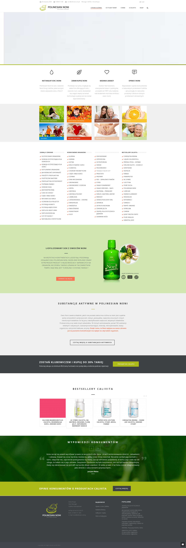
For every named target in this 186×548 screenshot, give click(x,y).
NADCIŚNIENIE (74, 208)
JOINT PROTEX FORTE (131, 214)
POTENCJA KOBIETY (48, 204)
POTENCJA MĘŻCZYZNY (49, 207)
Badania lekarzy (100, 510)
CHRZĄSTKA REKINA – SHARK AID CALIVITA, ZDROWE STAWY (133, 422)
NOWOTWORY (73, 211)
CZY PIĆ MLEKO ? (47, 216)
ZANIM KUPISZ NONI (79, 81)
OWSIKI (98, 165)
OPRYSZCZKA (100, 159)
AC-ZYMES (127, 179)
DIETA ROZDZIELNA (48, 213)
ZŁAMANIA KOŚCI (102, 217)
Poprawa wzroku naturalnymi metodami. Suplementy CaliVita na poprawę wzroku (132, 523)
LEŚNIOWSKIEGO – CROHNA (78, 200)
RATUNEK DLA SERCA (49, 199)
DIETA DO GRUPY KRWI (49, 210)
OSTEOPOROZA (101, 162)
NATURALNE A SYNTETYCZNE (51, 219)
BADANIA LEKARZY (107, 81)
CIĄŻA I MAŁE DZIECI (48, 196)
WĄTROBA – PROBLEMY (104, 191)
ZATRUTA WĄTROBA (103, 205)
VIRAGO (126, 174)
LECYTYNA (127, 182)
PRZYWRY (99, 176)
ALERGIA (72, 156)
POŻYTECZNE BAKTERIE (49, 178)
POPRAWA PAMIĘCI (48, 184)
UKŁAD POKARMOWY (103, 185)
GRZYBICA (72, 191)
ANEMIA (71, 159)
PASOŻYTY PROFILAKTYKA (50, 175)
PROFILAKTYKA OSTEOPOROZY (52, 181)
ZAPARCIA (99, 203)
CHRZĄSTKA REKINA (130, 156)
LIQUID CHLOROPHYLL (131, 159)
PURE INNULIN (128, 217)
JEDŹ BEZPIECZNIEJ (48, 190)
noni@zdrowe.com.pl (74, 2)
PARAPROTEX (128, 176)
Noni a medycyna (101, 516)
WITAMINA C (128, 200)
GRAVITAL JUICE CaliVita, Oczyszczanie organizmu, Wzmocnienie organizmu (130, 532)
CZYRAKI (72, 176)
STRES (98, 182)
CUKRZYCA (72, 168)
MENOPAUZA (73, 203)
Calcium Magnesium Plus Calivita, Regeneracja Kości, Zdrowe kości (52, 422)
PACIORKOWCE (101, 168)
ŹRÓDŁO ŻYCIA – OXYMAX (132, 162)
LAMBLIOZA (73, 197)
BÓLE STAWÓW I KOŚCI (76, 165)
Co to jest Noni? (111, 8)
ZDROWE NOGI (47, 187)
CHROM (126, 211)
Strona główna (96, 8)
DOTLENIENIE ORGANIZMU (50, 170)
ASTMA (71, 162)
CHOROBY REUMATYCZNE (77, 171)
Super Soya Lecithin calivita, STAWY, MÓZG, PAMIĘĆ (106, 422)
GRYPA (71, 188)
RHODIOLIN (128, 197)
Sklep (141, 8)
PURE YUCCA (128, 185)
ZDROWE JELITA (101, 208)
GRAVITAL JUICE (129, 220)
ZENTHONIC (128, 168)
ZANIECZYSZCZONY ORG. (104, 200)
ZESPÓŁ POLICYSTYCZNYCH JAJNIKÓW (131, 506)
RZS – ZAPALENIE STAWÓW (105, 179)
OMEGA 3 (127, 203)
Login (142, 2)
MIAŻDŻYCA (73, 205)
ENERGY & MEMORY (130, 194)
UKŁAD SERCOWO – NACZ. (105, 188)
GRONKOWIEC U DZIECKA (77, 185)
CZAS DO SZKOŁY (47, 193)
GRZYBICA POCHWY (75, 194)
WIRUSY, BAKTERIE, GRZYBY (105, 194)
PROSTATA (100, 174)
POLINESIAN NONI (130, 188)
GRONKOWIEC (73, 182)
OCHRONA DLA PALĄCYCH (50, 201)
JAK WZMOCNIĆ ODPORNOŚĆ (51, 172)
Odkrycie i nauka (101, 513)
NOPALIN (127, 171)
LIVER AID (127, 191)
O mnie (123, 8)
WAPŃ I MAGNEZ (129, 205)
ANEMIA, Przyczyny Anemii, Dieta (132, 528)
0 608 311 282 (59, 2)
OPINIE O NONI (134, 81)
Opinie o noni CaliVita (102, 506)
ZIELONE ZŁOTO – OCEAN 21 (133, 165)
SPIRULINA (127, 208)
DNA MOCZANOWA (75, 179)
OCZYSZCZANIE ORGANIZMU (51, 156)
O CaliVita (132, 8)
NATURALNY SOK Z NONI (51, 81)
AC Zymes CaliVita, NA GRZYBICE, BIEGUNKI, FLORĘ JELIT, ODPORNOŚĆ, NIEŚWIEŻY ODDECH (79, 423)
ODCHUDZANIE (101, 156)
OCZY (71, 214)
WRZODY (99, 197)
